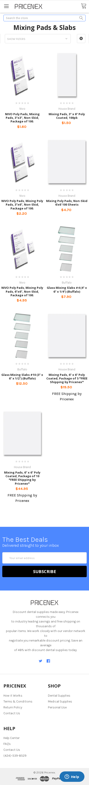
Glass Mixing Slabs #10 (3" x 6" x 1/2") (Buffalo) (22, 376)
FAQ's (7, 744)
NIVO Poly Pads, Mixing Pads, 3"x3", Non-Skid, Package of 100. (22, 118)
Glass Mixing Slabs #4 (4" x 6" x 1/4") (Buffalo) (67, 289)
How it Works (12, 696)
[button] (81, 38)
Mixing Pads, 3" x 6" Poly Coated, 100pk (67, 116)
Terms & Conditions (17, 701)
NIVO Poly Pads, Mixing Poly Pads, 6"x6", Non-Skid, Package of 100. (22, 291)
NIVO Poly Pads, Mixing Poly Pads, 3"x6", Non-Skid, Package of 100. (22, 204)
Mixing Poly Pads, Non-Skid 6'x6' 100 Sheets (66, 203)
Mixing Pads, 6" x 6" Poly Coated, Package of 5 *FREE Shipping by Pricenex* (66, 378)
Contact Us (11, 713)
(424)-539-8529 (14, 756)
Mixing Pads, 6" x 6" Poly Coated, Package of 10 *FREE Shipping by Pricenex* (22, 478)
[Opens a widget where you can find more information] (71, 777)
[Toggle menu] (6, 6)
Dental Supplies (59, 696)
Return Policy (12, 707)
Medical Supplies (60, 701)
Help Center (11, 738)
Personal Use (57, 707)
